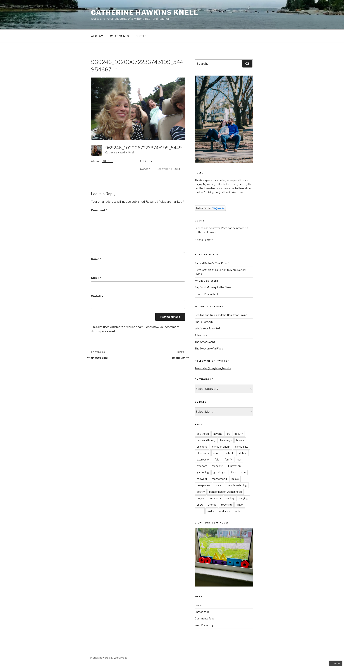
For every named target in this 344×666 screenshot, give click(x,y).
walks (210, 511)
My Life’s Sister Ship (207, 280)
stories (212, 504)
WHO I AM (97, 36)
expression (203, 459)
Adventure (201, 335)
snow (200, 504)
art (228, 433)
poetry (201, 491)
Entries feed (202, 611)
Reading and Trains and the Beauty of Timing (221, 315)
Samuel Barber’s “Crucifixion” (212, 263)
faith (217, 459)
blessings (226, 440)
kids (233, 472)
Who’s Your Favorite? (207, 328)
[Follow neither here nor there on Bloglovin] (210, 209)
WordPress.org (204, 625)
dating (243, 453)
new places (203, 485)
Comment (99, 210)
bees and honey (206, 440)
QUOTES (141, 36)
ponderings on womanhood (225, 491)
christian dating (221, 446)
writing (239, 511)
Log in (198, 605)
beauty (239, 433)
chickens (202, 446)
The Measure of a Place (209, 348)
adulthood (203, 433)
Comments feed (204, 618)
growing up (219, 472)
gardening (203, 472)
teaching (226, 504)
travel (239, 504)
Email (96, 277)
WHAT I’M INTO (119, 36)
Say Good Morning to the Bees (213, 287)
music (235, 478)
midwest (202, 478)
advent (217, 433)
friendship (217, 465)
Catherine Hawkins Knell (145, 12)
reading (230, 498)
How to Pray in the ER (207, 294)
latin (243, 472)
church (217, 453)
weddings (224, 511)
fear (238, 459)
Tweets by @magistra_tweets (213, 368)
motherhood (219, 478)
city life (230, 453)
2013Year (107, 161)
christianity (241, 446)
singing (243, 498)
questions (215, 498)
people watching (237, 485)
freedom (202, 465)
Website (97, 296)
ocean (218, 485)
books (240, 440)
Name (96, 259)
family (228, 459)
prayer (200, 498)
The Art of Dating (205, 341)
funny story (234, 465)
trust (200, 511)
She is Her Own (204, 321)
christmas (203, 453)
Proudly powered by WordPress (108, 657)
